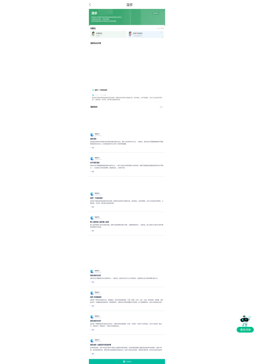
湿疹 (93, 147)
